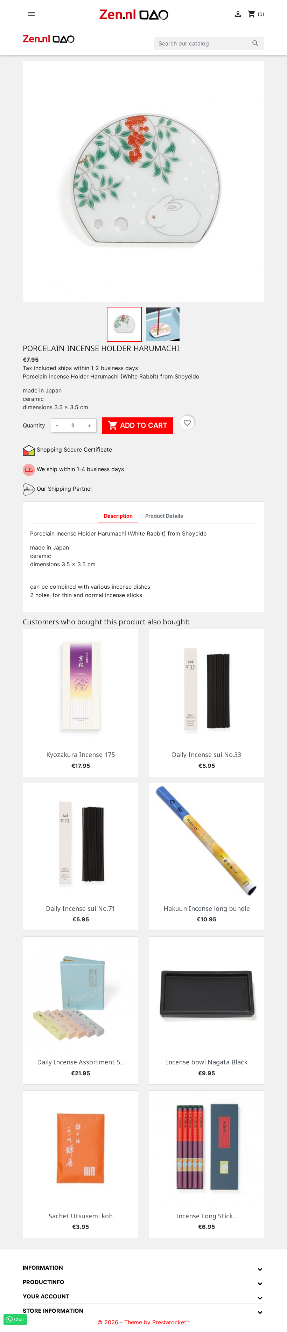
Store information (53, 1310)
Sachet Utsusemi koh (81, 1216)
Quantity (34, 425)
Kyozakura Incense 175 (80, 754)
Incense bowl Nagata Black (206, 1062)
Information (43, 1267)
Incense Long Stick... (206, 1216)
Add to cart (137, 425)
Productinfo (43, 1281)
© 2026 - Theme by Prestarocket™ (143, 1322)
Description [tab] (118, 516)
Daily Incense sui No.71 (80, 908)
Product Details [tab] (164, 516)
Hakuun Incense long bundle (206, 908)
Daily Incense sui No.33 (206, 754)
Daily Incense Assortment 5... (80, 1062)
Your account (46, 1296)
